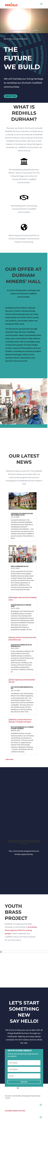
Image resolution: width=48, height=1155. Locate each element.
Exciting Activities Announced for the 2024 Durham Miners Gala (21, 645)
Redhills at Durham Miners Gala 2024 (19, 566)
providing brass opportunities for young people (21, 930)
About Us (10, 96)
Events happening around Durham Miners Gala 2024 (22, 688)
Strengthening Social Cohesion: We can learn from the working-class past (22, 514)
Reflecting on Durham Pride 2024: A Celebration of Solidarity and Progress (22, 728)
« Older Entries (9, 759)
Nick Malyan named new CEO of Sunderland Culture (21, 605)
